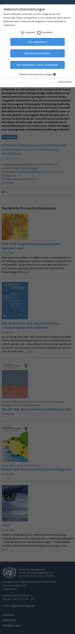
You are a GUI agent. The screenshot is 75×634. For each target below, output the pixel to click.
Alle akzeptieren (37, 42)
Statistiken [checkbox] (47, 32)
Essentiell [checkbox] (30, 32)
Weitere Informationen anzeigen (36, 74)
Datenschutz (65, 81)
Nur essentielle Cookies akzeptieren (37, 64)
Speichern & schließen (37, 53)
